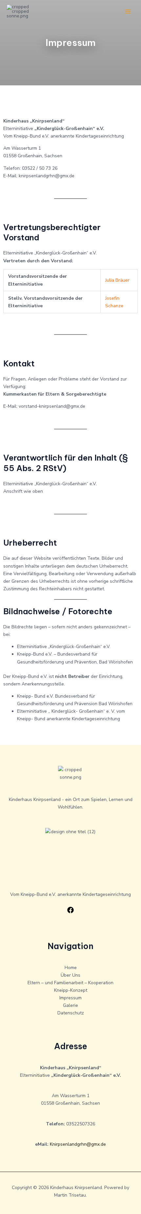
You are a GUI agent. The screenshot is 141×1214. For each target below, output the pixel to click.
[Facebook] (70, 910)
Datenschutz (70, 1013)
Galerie (70, 1005)
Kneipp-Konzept (70, 990)
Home (71, 968)
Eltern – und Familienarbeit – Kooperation (70, 983)
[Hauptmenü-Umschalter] (127, 11)
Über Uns (70, 975)
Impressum (70, 998)
